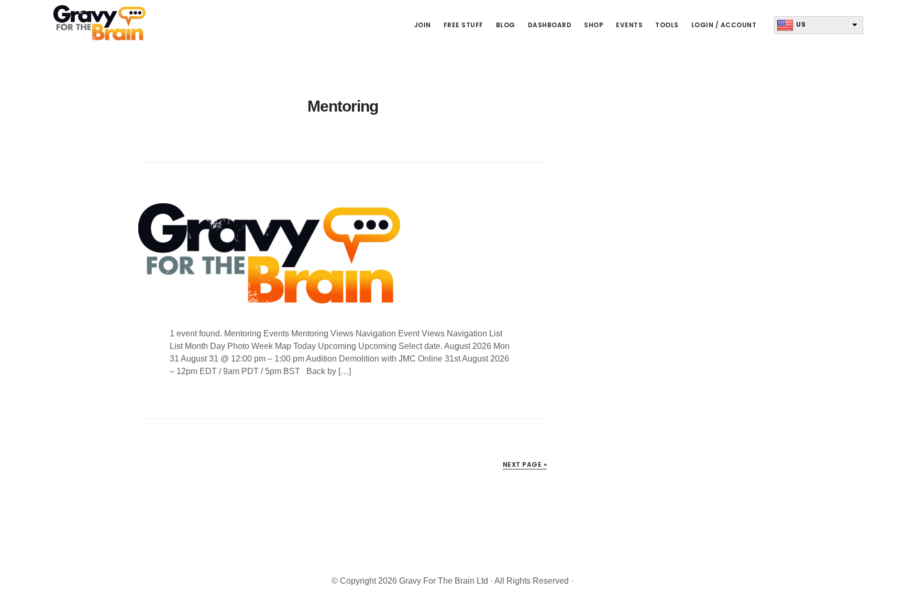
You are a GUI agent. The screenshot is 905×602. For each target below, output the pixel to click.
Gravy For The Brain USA (99, 23)
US (800, 24)
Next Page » (525, 464)
